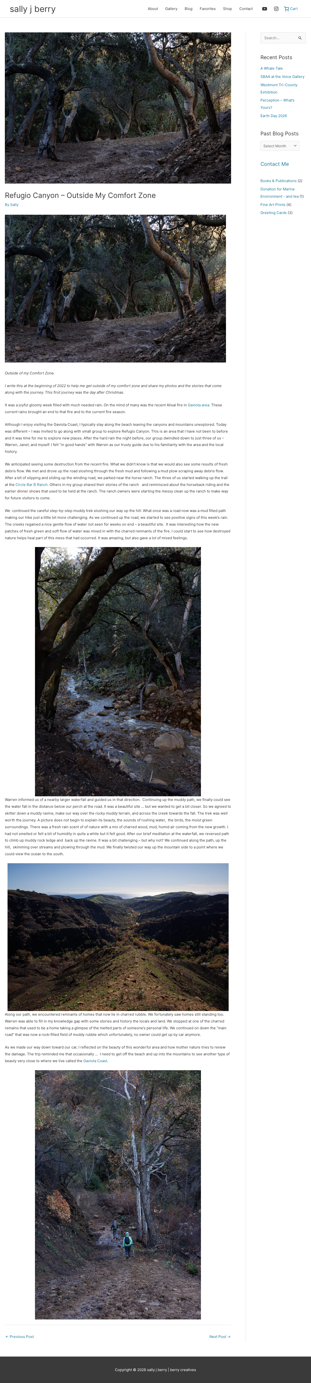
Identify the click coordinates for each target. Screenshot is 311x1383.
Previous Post (19, 1336)
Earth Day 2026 (273, 115)
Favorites (208, 8)
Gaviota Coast (95, 1060)
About (153, 8)
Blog (188, 8)
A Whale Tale (271, 68)
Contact (246, 8)
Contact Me (274, 164)
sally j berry (33, 9)
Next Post (220, 1336)
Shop (227, 8)
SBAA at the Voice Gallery (282, 76)
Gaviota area (198, 405)
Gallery (171, 8)
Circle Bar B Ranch (32, 484)
